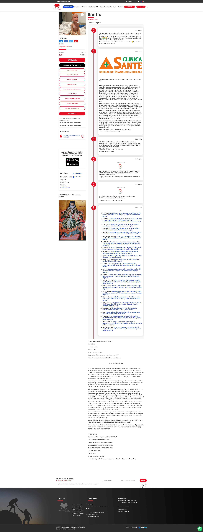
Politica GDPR (60, 529)
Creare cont (130, 1)
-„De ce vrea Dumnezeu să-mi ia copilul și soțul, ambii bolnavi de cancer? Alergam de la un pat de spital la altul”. (122, 238)
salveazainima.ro (65, 527)
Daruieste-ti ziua (72, 113)
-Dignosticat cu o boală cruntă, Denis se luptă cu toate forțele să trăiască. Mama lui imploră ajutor (120, 225)
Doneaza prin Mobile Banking (72, 98)
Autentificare (141, 7)
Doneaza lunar (72, 60)
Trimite (143, 480)
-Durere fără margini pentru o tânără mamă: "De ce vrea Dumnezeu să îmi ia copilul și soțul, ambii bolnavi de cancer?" (121, 298)
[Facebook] (138, 1)
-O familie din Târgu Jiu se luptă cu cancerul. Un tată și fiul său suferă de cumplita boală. (122, 256)
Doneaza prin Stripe (72, 84)
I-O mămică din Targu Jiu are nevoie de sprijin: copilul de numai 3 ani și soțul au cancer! (120, 252)
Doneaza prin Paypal (72, 79)
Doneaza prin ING (72, 93)
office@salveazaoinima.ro (93, 512)
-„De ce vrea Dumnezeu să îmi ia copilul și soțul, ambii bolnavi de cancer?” (121, 260)
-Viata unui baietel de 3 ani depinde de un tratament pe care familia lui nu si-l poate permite (120, 309)
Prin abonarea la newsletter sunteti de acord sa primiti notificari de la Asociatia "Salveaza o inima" (78, 484)
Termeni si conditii (69, 529)
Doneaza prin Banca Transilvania (72, 89)
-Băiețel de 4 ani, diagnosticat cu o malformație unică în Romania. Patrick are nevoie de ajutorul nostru (121, 265)
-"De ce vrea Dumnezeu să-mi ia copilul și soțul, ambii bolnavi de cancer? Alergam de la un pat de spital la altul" (122, 233)
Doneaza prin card (72, 70)
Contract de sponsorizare (72, 108)
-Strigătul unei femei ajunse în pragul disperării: (122, 323)
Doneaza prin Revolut (72, 75)
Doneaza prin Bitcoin (72, 103)
